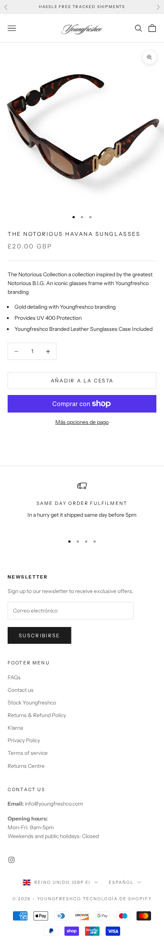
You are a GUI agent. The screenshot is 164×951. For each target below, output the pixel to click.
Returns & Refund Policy (37, 715)
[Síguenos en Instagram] (11, 860)
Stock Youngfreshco (32, 702)
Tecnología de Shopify (117, 898)
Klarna (15, 727)
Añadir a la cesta (82, 380)
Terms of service (28, 753)
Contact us (21, 690)
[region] (82, 504)
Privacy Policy (24, 740)
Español (121, 882)
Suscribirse (39, 635)
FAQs (14, 677)
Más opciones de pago (82, 422)
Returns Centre (26, 765)
